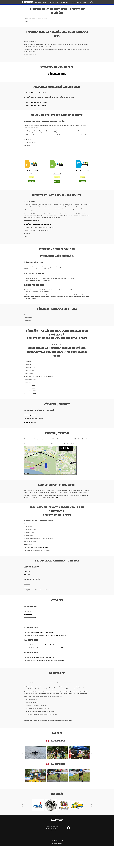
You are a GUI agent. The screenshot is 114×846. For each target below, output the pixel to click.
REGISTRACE (27, 139)
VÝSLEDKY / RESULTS (30, 422)
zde (63, 74)
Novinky (45, 2)
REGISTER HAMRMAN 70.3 (43, 547)
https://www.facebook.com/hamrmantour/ (37, 224)
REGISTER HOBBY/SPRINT (45, 550)
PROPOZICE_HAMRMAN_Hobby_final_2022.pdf (35, 105)
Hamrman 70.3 (27, 611)
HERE (33, 385)
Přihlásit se (31, 181)
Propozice (38, 2)
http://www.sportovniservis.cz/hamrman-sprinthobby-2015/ (50, 647)
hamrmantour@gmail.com (52, 828)
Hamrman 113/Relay (54, 2)
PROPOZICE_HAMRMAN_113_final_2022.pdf (35, 92)
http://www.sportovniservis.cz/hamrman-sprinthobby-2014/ (50, 660)
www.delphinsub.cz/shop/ (52, 497)
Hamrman (27, 2)
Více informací (31, 173)
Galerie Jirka (27, 571)
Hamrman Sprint (66, 2)
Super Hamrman (28, 614)
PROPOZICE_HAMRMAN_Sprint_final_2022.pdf (35, 102)
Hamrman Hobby (77, 2)
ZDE (30, 21)
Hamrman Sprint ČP (28, 620)
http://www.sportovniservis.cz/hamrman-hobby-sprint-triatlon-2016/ (52, 635)
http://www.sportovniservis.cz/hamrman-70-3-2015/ (43, 644)
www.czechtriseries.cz (68, 682)
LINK (61, 344)
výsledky (54, 74)
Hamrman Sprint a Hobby (30, 617)
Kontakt (85, 2)
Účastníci (31, 177)
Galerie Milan (27, 574)
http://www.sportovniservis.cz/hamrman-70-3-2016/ (43, 632)
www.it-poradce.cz (57, 843)
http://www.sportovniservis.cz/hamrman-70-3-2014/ (43, 657)
